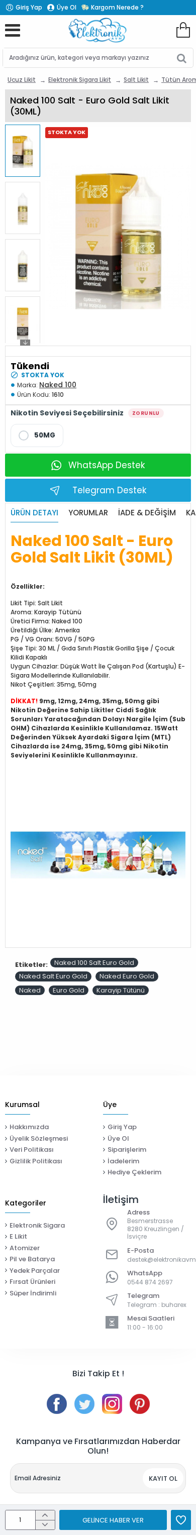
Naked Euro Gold (127, 976)
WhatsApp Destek (106, 465)
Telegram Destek (109, 490)
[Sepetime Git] (183, 30)
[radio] (37, 435)
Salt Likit (136, 79)
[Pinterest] (139, 1403)
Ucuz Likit (22, 79)
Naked (30, 990)
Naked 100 (57, 385)
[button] (25, 130)
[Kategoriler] (12, 30)
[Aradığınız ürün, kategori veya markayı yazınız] (181, 57)
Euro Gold (68, 990)
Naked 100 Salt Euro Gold (94, 962)
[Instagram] (112, 1403)
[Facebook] (56, 1403)
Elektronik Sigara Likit (79, 79)
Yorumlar (88, 513)
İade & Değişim (147, 513)
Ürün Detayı (34, 513)
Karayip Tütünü (120, 990)
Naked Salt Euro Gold (53, 976)
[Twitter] (84, 1403)
